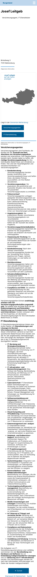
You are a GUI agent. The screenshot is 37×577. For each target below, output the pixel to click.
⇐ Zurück (18, 571)
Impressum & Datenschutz (15, 576)
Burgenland (7, 3)
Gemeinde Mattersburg (19, 122)
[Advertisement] (18, 39)
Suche (29, 576)
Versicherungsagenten (12, 128)
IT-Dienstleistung (9, 135)
